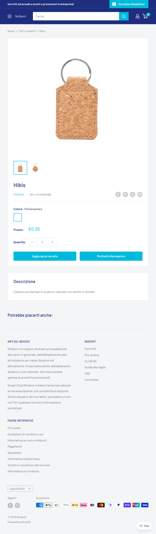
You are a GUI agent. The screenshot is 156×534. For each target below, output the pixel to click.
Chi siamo (14, 428)
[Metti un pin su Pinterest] (125, 194)
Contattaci (92, 379)
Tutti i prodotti (26, 31)
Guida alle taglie (95, 367)
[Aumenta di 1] (53, 242)
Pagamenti (15, 446)
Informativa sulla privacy (24, 458)
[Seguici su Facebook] (10, 505)
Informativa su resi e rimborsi (27, 440)
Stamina (19, 194)
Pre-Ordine (92, 355)
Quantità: (20, 242)
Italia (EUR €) (17, 488)
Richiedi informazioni (111, 256)
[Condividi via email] (139, 194)
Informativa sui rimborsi (23, 471)
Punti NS (90, 348)
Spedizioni (14, 452)
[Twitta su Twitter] (132, 194)
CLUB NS (90, 361)
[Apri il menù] (9, 16)
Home (11, 31)
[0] (145, 16)
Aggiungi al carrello (45, 256)
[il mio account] (137, 16)
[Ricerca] (124, 16)
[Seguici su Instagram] (17, 505)
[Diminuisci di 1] (32, 242)
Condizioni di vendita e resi (25, 434)
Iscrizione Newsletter (131, 4)
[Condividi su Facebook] (118, 194)
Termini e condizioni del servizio (29, 465)
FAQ (87, 373)
